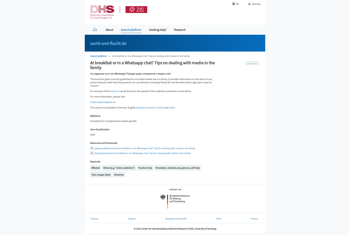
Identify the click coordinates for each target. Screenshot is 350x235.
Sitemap (256, 3)
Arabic (171, 107)
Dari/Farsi (141, 107)
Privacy (254, 218)
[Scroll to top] (344, 229)
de (237, 3)
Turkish (159, 107)
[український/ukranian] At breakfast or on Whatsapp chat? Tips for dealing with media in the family (144, 148)
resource (114, 91)
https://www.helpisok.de (102, 102)
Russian (151, 107)
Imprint (131, 218)
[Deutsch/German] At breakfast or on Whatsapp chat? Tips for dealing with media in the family (142, 153)
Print (218, 218)
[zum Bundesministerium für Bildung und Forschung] (175, 198)
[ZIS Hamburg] (133, 9)
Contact (94, 218)
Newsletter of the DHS (176, 218)
